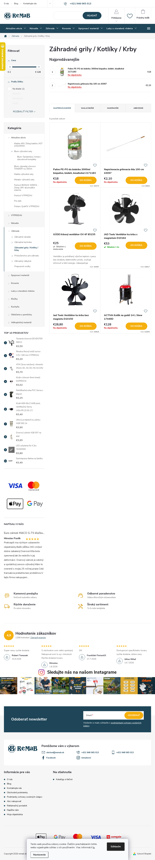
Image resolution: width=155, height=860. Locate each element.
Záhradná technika (23, 242)
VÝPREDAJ (16, 215)
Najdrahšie (113, 108)
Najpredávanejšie (62, 108)
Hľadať (92, 15)
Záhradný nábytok (22, 261)
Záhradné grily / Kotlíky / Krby (26, 249)
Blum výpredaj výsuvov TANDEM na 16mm (25, 167)
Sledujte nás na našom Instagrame (82, 672)
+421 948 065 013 (90, 752)
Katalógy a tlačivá (64, 779)
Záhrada (15, 231)
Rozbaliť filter (23, 111)
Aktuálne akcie (18, 137)
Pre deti (17, 201)
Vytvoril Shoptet (144, 853)
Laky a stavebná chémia (23, 291)
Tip (15, 103)
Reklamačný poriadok (17, 805)
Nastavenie (39, 854)
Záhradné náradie (22, 236)
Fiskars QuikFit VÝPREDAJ (26, 206)
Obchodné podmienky (17, 792)
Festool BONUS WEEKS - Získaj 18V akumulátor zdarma (26, 188)
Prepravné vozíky (22, 266)
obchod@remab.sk (55, 752)
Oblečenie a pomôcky (21, 314)
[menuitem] (16, 28)
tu (94, 847)
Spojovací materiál (20, 275)
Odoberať (134, 715)
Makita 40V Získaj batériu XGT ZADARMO (28, 145)
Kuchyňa (15, 306)
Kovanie (15, 283)
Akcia (16, 93)
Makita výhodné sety (23, 174)
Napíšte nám (13, 810)
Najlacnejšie (87, 108)
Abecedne (138, 108)
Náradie (15, 223)
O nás (6, 3)
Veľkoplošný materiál (21, 322)
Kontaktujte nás (30, 3)
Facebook (51, 757)
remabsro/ (86, 757)
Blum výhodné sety (23, 151)
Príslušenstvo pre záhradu (26, 255)
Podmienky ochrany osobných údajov (24, 796)
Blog (16, 3)
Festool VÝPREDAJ (23, 195)
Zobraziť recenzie (38, 637)
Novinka (17, 98)
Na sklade (18, 89)
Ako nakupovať (14, 801)
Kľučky (14, 298)
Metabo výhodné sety (24, 179)
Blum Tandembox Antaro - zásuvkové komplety (29, 158)
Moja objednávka (15, 814)
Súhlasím (116, 846)
